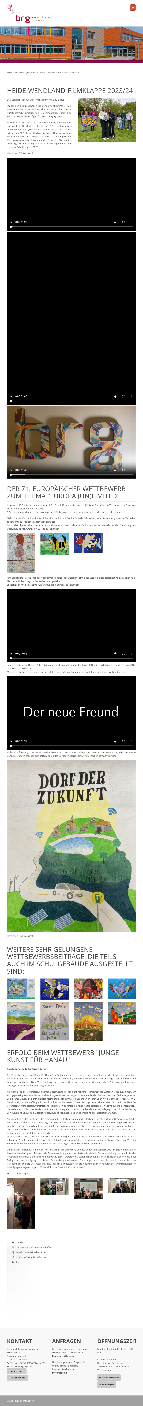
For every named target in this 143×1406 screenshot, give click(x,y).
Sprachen (20, 1242)
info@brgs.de (25, 1366)
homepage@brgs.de (63, 1356)
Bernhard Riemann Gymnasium (21, 72)
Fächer (42, 72)
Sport (18, 1262)
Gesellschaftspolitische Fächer (31, 1252)
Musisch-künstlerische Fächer (61, 72)
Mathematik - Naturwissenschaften (34, 1247)
